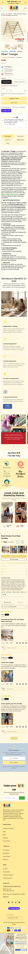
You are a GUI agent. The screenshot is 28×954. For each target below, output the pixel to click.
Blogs (4, 831)
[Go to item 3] (21, 549)
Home (2, 14)
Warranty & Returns (8, 875)
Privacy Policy (6, 841)
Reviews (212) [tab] (7, 602)
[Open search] (2, 606)
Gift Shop (5, 859)
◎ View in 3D (6, 110)
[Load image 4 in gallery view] (20, 46)
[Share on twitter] (23, 643)
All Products (9, 14)
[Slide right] (25, 47)
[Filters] (6, 606)
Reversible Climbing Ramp (11, 194)
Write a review (14, 556)
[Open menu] (2, 8)
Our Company (6, 871)
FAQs (4, 834)
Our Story (5, 868)
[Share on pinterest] (20, 643)
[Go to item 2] (13, 549)
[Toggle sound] (11, 520)
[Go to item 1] (5, 549)
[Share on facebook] (17, 643)
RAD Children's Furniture (13, 922)
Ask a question (14, 559)
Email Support (14, 762)
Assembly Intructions (8, 828)
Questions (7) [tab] (20, 602)
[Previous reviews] (2, 121)
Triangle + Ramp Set (19, 82)
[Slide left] (2, 47)
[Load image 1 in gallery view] (7, 46)
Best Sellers (6, 853)
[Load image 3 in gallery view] (14, 46)
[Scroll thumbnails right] (25, 549)
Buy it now (14, 102)
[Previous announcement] (2, 2)
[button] (4, 57)
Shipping (5, 837)
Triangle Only (6, 82)
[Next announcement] (25, 2)
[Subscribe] (22, 798)
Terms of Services (7, 878)
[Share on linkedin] (26, 643)
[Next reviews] (26, 121)
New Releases (6, 856)
